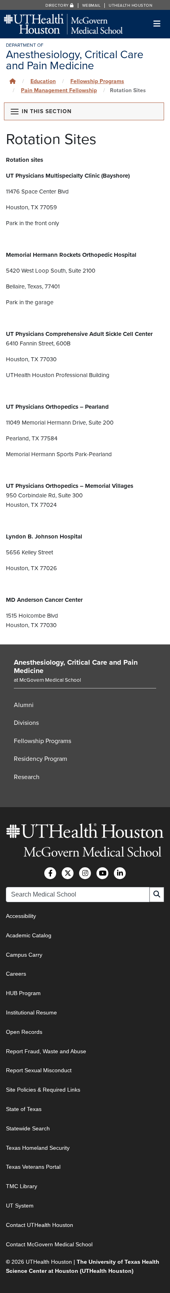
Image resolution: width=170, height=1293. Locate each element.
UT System (20, 1205)
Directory (57, 5)
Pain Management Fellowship (59, 90)
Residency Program (40, 759)
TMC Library (21, 1186)
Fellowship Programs (42, 741)
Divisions (26, 723)
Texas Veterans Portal (33, 1167)
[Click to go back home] (12, 81)
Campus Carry (24, 955)
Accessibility (21, 916)
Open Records (24, 1032)
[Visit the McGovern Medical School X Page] (68, 873)
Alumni (24, 705)
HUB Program (23, 993)
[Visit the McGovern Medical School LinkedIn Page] (120, 873)
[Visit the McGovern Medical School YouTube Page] (102, 873)
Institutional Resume (31, 1012)
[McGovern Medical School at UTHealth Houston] (63, 23)
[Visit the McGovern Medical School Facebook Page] (50, 873)
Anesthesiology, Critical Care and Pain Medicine (76, 666)
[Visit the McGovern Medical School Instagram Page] (85, 873)
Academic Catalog (28, 935)
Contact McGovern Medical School (49, 1244)
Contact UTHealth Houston (39, 1225)
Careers (16, 974)
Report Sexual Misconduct (39, 1070)
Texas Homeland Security (38, 1148)
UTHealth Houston (130, 5)
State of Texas (24, 1109)
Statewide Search (28, 1128)
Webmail (91, 5)
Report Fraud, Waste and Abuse (46, 1051)
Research (27, 777)
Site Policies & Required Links (43, 1089)
